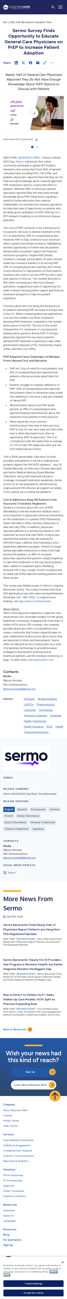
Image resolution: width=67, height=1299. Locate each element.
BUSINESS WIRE (29, 157)
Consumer (30, 710)
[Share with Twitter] (23, 62)
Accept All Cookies (33, 1293)
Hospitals (55, 715)
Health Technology (35, 721)
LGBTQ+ (29, 704)
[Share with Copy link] (44, 62)
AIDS (50, 726)
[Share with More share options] (52, 62)
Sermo (19, 161)
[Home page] (16, 7)
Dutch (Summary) (16, 822)
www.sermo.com (44, 659)
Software (29, 699)
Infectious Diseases (35, 715)
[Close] (63, 1262)
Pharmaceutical (45, 704)
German (55, 809)
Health (59, 726)
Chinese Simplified (16, 828)
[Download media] (36, 139)
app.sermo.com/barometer (35, 601)
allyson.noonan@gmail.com (19, 688)
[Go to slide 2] (37, 147)
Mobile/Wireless (47, 699)
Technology (46, 710)
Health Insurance (34, 726)
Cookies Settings (33, 1283)
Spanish (22, 809)
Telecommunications (36, 732)
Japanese (38, 828)
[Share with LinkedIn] (16, 62)
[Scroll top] (54, 1096)
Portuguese (38, 809)
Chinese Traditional (42, 822)
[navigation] (60, 7)
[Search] (53, 7)
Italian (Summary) (28, 815)
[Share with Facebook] (30, 62)
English (9, 809)
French (9, 815)
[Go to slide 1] (32, 147)
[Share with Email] (37, 62)
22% (15, 445)
